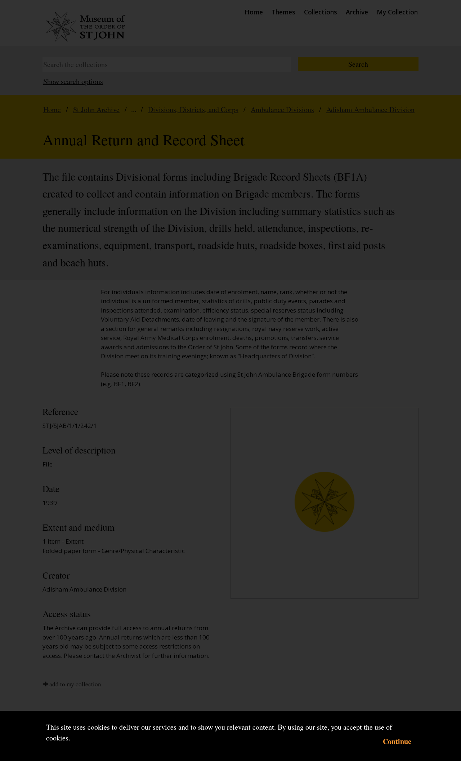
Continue (397, 741)
